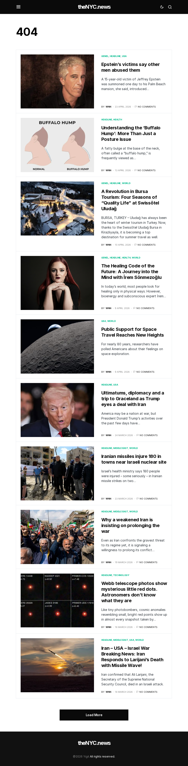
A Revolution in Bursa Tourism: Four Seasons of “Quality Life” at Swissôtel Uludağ (130, 200)
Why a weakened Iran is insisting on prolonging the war (130, 525)
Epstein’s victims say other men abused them (130, 67)
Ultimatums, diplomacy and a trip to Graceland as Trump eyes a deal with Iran (132, 398)
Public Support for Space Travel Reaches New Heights (132, 332)
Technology (121, 575)
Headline (115, 56)
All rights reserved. (102, 756)
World (126, 183)
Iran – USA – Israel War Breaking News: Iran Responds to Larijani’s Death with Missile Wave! (132, 656)
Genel (105, 56)
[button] (18, 7)
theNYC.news (94, 6)
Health (117, 119)
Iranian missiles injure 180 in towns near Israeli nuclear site (133, 459)
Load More (94, 715)
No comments (147, 106)
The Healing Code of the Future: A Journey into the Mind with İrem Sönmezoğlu (131, 271)
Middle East (120, 448)
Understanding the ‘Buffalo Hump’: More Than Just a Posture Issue (131, 133)
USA (124, 56)
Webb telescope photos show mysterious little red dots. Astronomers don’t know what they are (134, 592)
